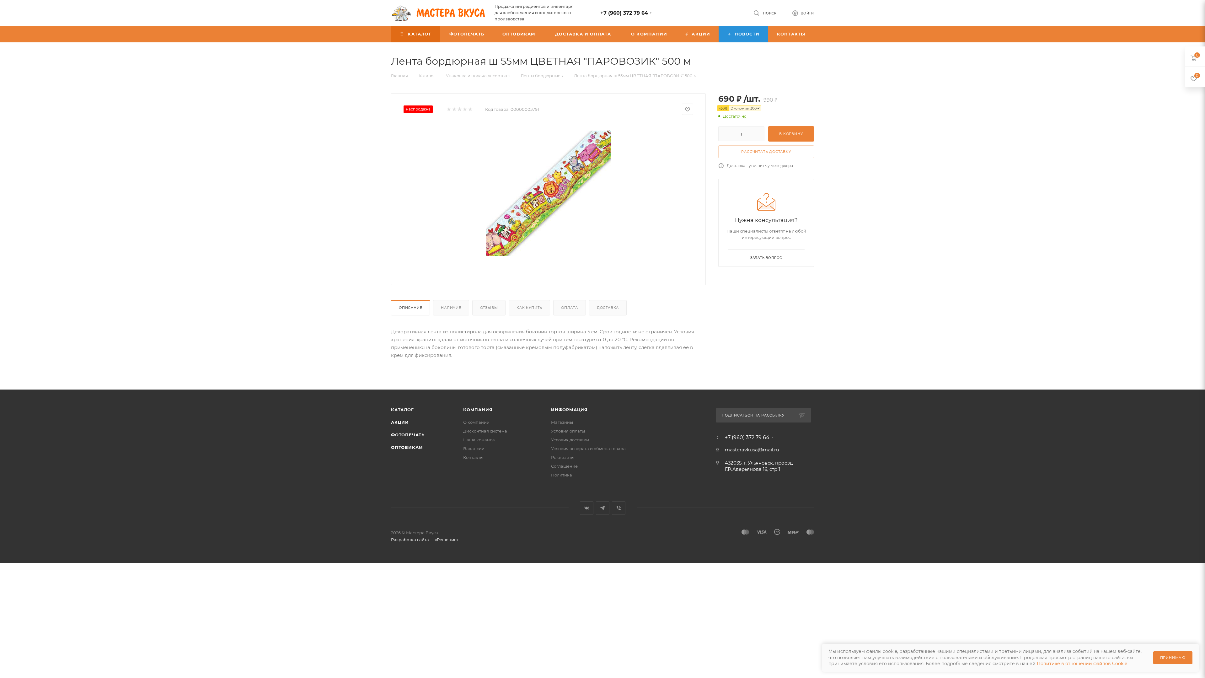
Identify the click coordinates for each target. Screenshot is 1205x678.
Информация (569, 409)
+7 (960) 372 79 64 (624, 13)
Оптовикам (407, 447)
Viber (618, 508)
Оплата (569, 307)
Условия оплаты (568, 430)
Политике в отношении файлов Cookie (1082, 663)
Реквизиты (562, 457)
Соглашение (564, 466)
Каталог (402, 409)
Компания (477, 409)
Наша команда (479, 439)
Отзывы (489, 307)
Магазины (562, 422)
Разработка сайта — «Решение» (424, 539)
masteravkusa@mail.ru (752, 450)
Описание (410, 307)
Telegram (602, 508)
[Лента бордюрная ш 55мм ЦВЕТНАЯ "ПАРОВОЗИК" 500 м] (548, 193)
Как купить (529, 307)
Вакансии (474, 448)
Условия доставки (570, 439)
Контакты (473, 457)
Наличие (451, 307)
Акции (400, 422)
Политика (561, 474)
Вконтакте (586, 508)
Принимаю (1173, 657)
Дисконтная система (485, 430)
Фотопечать (408, 434)
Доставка (608, 307)
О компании (476, 422)
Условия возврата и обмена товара (588, 448)
